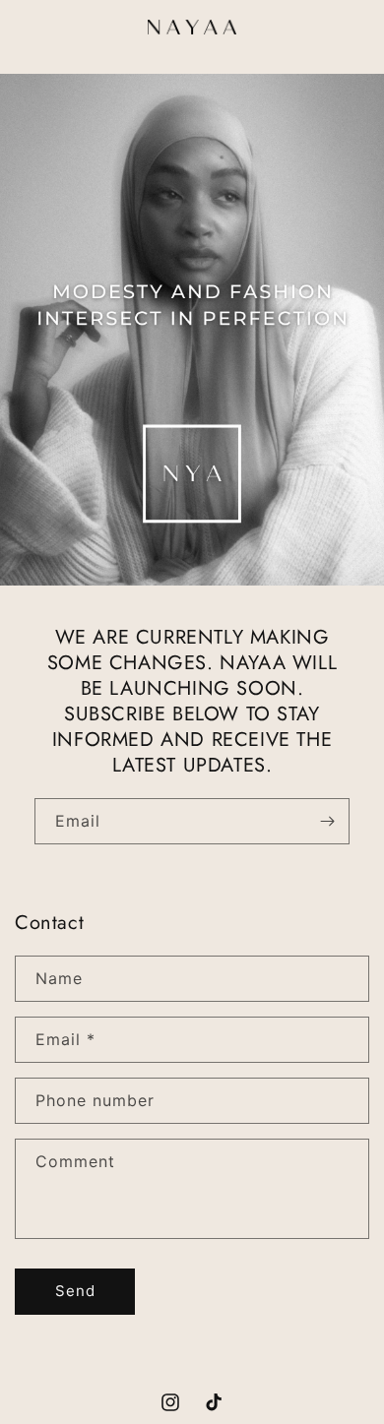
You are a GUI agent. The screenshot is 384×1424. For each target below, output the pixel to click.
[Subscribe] (327, 821)
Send (75, 1290)
